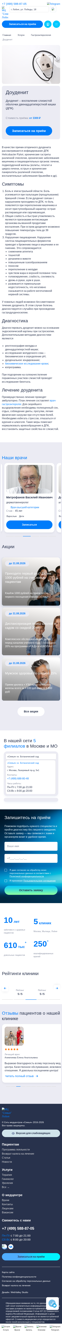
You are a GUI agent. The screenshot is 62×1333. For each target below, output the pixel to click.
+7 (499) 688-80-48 (18, 778)
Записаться (27, 524)
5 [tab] (54, 999)
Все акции (31, 711)
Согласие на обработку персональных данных (26, 1281)
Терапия (7, 1175)
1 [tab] (7, 999)
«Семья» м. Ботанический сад (23, 763)
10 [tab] (54, 1086)
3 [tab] (31, 999)
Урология (7, 1183)
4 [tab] (42, 999)
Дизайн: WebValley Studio (15, 1292)
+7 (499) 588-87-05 (14, 3)
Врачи (5, 1200)
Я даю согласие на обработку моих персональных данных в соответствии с (30, 873)
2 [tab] (19, 999)
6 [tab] (33, 1086)
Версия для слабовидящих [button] (33, 1133)
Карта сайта (8, 1272)
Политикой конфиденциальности (27, 876)
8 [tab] (43, 1086)
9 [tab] (48, 1086)
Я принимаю (33, 880)
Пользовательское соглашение (39, 880)
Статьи (6, 1157)
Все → (6, 1187)
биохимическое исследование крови (26, 363)
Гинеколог (8, 1179)
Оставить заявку (31, 890)
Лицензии (7, 1208)
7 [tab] (38, 1086)
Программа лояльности (16, 1149)
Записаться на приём (22, 24)
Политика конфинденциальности (19, 1276)
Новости (7, 1161)
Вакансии (7, 1212)
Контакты (7, 1204)
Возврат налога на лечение (18, 1153)
